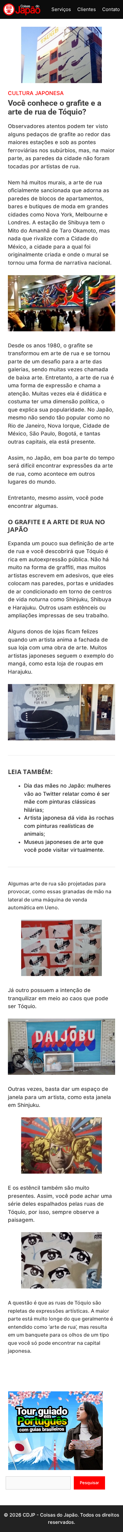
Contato (111, 9)
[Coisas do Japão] (22, 9)
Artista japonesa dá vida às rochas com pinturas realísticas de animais (69, 826)
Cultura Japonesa (36, 93)
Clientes (86, 9)
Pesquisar (89, 1482)
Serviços (61, 9)
